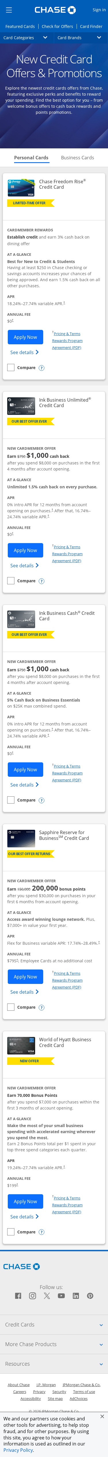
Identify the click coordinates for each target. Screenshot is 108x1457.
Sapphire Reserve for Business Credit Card (69, 835)
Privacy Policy (18, 1450)
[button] (102, 1416)
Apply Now (28, 337)
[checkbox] (21, 367)
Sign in (100, 9)
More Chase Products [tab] (56, 1344)
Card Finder (93, 26)
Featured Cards (21, 26)
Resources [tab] (56, 1363)
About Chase (19, 1384)
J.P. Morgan (46, 1384)
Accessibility (30, 1398)
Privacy (39, 1391)
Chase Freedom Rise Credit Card (69, 184)
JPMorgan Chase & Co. (82, 1384)
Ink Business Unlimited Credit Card (69, 402)
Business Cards (77, 157)
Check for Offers (59, 26)
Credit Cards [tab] (56, 1324)
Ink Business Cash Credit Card (67, 616)
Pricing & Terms (67, 333)
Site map (55, 1398)
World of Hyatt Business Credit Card (69, 1042)
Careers (19, 1391)
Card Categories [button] (28, 37)
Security (59, 1391)
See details (25, 352)
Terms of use (84, 1391)
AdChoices (79, 1398)
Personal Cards (32, 157)
